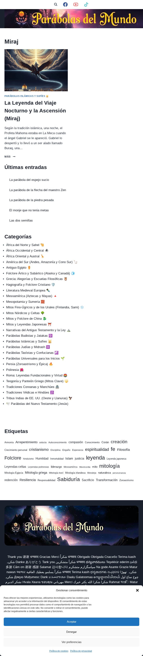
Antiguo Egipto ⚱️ (18, 267)
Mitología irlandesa (75, 472)
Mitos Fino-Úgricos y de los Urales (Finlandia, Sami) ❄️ (45, 307)
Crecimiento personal (15, 450)
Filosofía (123, 450)
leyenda (95, 458)
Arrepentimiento (26, 442)
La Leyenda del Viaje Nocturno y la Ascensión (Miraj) (35, 110)
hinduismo (28, 458)
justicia (79, 458)
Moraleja (91, 473)
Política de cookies (58, 651)
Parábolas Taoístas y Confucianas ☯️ (32, 353)
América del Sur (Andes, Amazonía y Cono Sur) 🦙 (41, 262)
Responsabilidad (46, 480)
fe (113, 449)
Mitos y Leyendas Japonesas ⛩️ (29, 324)
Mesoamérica (70, 467)
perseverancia (119, 473)
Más (9, 156)
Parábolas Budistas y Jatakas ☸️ (29, 335)
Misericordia (84, 467)
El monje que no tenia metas (29, 210)
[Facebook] (65, 4)
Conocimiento (92, 442)
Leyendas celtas (15, 466)
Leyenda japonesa (116, 458)
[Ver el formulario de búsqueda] (55, 4)
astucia (43, 442)
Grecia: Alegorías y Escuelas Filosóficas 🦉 (37, 279)
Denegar (71, 631)
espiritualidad (97, 449)
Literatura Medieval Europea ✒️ (28, 290)
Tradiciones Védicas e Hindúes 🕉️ (30, 392)
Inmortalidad (56, 458)
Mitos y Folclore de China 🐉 (26, 318)
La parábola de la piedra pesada (31, 200)
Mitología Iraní (56, 473)
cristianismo (39, 449)
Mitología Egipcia (13, 472)
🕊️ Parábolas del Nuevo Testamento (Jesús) (37, 404)
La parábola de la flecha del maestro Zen (37, 190)
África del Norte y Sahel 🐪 (25, 245)
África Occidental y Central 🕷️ (27, 250)
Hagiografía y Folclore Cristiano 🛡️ (30, 284)
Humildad (42, 458)
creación (119, 441)
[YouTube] (75, 4)
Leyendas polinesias (38, 467)
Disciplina (55, 450)
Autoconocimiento (57, 442)
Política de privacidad (81, 651)
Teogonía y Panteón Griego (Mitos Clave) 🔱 (37, 381)
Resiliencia (28, 480)
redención (11, 480)
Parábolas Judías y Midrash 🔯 (28, 347)
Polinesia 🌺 (15, 370)
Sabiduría (68, 479)
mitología (109, 466)
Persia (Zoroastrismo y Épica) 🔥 (29, 364)
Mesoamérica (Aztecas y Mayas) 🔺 (31, 296)
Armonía (9, 442)
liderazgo (56, 466)
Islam (69, 458)
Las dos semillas (21, 220)
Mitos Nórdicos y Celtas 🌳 (25, 313)
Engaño (66, 450)
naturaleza (104, 472)
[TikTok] (86, 4)
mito (94, 466)
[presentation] (36, 70)
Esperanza (77, 450)
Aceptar (71, 621)
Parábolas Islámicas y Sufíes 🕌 (26, 96)
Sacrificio (88, 480)
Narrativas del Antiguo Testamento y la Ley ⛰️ (38, 330)
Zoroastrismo (126, 480)
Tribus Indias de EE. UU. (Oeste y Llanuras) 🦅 (39, 398)
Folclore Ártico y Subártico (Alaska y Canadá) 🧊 (40, 273)
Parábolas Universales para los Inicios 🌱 (35, 358)
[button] (137, 590)
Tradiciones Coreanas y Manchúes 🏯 (32, 387)
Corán (105, 442)
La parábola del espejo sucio (29, 180)
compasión (76, 442)
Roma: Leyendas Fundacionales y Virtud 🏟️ (36, 375)
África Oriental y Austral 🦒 (25, 256)
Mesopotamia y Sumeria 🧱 (25, 302)
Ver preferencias (72, 642)
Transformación (106, 480)
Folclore (12, 457)
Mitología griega (36, 472)
